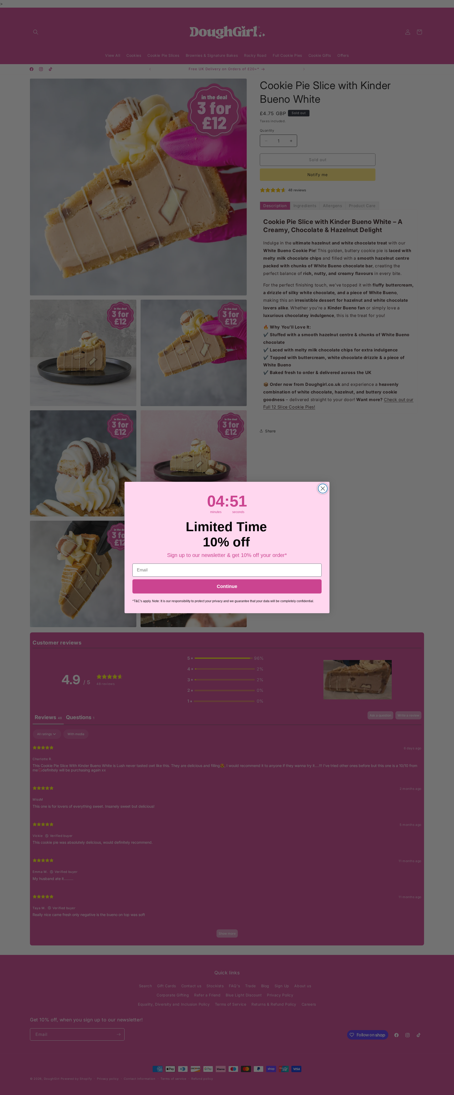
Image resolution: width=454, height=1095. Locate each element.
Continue (227, 586)
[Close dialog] (322, 488)
